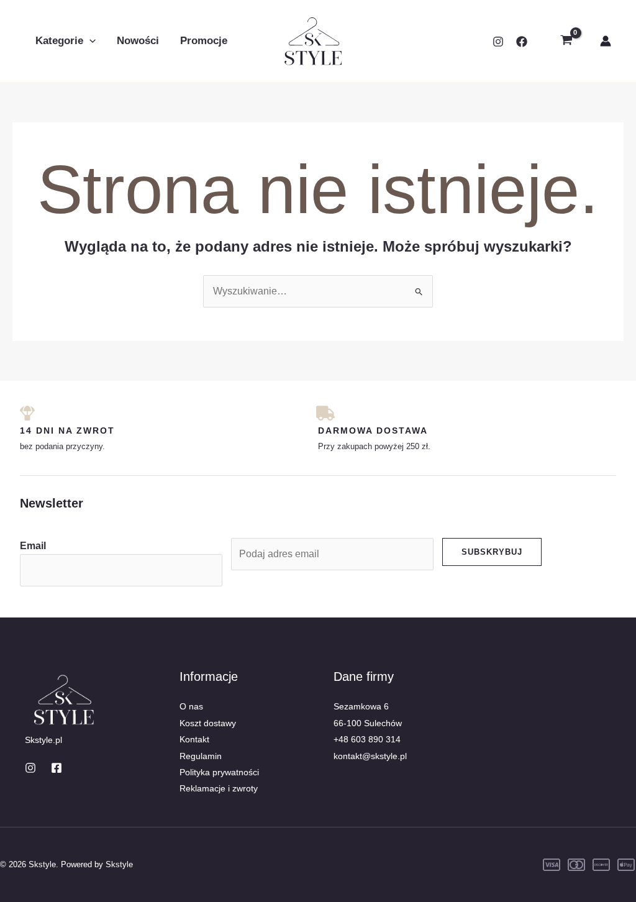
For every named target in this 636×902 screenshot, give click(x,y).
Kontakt (194, 739)
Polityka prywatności (219, 772)
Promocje (203, 41)
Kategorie (59, 41)
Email (33, 545)
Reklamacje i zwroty (218, 788)
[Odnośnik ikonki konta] (605, 41)
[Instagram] (498, 41)
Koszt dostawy (207, 723)
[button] (89, 41)
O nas (191, 706)
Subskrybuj (491, 552)
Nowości (138, 41)
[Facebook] (521, 41)
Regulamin (200, 756)
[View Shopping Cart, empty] (566, 41)
